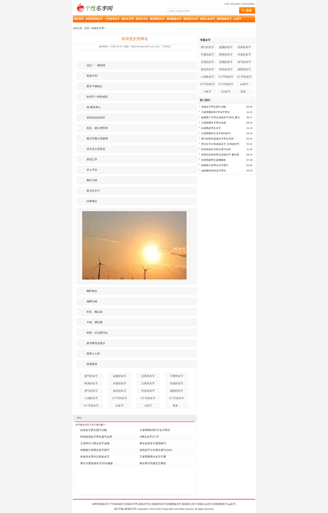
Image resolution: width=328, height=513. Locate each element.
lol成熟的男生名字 (211, 128)
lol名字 (120, 405)
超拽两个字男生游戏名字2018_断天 (220, 117)
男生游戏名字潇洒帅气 (153, 443)
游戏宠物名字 (224, 18)
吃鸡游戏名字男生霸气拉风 (96, 436)
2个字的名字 (119, 398)
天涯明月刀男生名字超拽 (95, 443)
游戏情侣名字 (157, 18)
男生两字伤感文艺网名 (153, 463)
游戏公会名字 (207, 18)
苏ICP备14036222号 (125, 508)
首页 (86, 28)
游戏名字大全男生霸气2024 (156, 449)
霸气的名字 (91, 375)
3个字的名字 (148, 398)
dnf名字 (225, 91)
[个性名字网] (93, 14)
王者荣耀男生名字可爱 (153, 456)
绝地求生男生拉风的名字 (95, 456)
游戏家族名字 (174, 18)
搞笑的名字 (119, 390)
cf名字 (148, 405)
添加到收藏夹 (248, 4)
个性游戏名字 (112, 18)
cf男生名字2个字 (149, 436)
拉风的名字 (148, 375)
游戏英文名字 (190, 18)
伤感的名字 (176, 383)
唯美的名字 (91, 383)
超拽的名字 (119, 375)
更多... (176, 405)
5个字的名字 (91, 405)
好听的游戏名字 (94, 18)
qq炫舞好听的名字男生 (213, 170)
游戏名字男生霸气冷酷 (93, 430)
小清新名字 (91, 398)
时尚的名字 (148, 390)
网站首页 (79, 18)
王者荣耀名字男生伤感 (213, 122)
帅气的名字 (91, 390)
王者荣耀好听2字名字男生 (155, 430)
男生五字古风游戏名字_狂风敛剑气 (220, 144)
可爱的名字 (176, 375)
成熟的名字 (176, 390)
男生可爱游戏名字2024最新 (96, 463)
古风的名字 (148, 383)
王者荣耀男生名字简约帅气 (216, 133)
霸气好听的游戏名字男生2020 (217, 138)
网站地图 (235, 4)
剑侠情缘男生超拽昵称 (213, 160)
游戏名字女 (142, 18)
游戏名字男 (127, 18)
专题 (226, 4)
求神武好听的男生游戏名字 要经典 (220, 154)
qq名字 (237, 18)
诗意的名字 (119, 383)
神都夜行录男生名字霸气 (95, 449)
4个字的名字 (176, 398)
